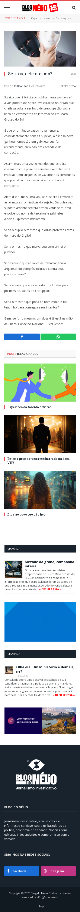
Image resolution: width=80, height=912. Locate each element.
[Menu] (7, 7)
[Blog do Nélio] (40, 7)
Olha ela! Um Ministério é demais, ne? (45, 669)
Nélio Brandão (19, 86)
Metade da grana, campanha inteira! (49, 564)
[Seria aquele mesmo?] (40, 49)
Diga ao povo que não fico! (26, 514)
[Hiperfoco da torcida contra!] (40, 382)
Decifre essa (68, 86)
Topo (42, 906)
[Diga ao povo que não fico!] (40, 490)
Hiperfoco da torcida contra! (29, 407)
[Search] (73, 7)
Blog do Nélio (39, 893)
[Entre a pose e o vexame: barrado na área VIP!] (40, 434)
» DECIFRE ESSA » (50, 589)
